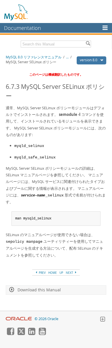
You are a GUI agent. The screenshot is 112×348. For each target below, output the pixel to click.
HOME (52, 273)
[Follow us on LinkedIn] (31, 333)
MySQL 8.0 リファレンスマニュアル (33, 57)
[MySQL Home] (16, 12)
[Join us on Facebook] (10, 333)
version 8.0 (89, 60)
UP (61, 273)
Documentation (22, 27)
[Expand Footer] (102, 320)
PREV (42, 273)
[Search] (88, 44)
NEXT (70, 273)
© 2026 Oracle (46, 318)
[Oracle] (19, 318)
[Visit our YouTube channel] (42, 333)
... (67, 57)
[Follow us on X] (21, 333)
